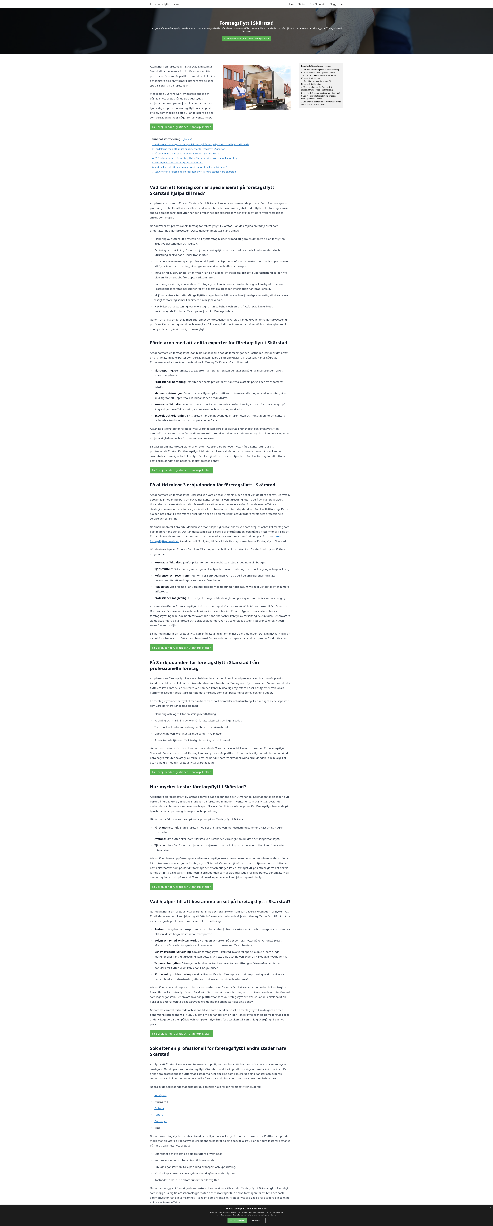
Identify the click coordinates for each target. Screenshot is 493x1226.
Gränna (159, 1108)
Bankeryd (160, 1121)
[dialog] (246, 1215)
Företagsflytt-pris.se (164, 4)
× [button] (490, 1208)
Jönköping (160, 1095)
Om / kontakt (317, 4)
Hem (291, 4)
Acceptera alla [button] (237, 1220)
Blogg (332, 4)
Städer (301, 4)
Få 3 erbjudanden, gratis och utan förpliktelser (246, 38)
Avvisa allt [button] (257, 1220)
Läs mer (274, 1215)
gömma (187, 139)
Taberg (158, 1114)
